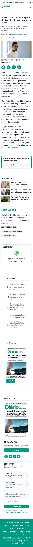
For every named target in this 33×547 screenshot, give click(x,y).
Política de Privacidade (21, 512)
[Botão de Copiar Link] (19, 67)
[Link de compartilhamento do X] (14, 67)
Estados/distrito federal (9, 236)
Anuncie (7, 522)
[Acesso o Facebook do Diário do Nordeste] (10, 456)
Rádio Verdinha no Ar (8, 2)
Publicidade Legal (17, 522)
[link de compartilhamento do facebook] (9, 67)
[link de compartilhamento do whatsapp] (3, 67)
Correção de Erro (25, 532)
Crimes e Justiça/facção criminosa (12, 232)
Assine (26, 522)
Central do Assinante (11, 526)
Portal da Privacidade (9, 532)
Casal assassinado (20, 2)
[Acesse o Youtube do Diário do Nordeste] (19, 456)
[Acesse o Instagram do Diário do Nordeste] (6, 456)
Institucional (24, 526)
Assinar (10, 381)
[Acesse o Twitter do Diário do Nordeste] (14, 456)
